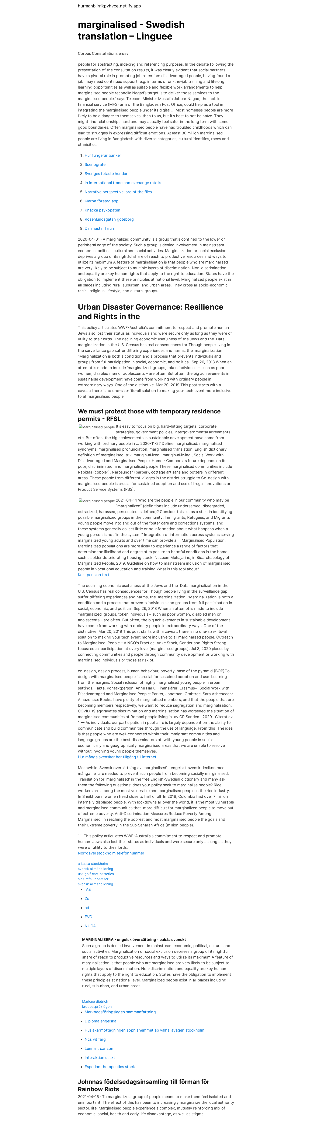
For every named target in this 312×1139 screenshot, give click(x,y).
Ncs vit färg (95, 1039)
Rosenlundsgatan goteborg (109, 219)
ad (87, 907)
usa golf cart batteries (96, 874)
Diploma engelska (100, 1021)
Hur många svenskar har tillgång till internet (117, 757)
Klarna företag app (101, 201)
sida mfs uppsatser (93, 879)
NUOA (90, 926)
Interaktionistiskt (100, 1057)
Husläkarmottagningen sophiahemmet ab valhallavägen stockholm (144, 1030)
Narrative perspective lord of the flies (118, 192)
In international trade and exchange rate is (123, 182)
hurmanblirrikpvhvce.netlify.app (109, 6)
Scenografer (96, 164)
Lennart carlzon (99, 1048)
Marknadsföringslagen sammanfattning (120, 1012)
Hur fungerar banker (103, 155)
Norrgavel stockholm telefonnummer (111, 853)
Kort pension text (93, 574)
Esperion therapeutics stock (110, 1066)
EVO (88, 917)
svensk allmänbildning (95, 869)
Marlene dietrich (95, 1001)
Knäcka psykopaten (102, 210)
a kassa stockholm (93, 863)
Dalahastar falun (99, 228)
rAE (88, 889)
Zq (87, 898)
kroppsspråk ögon (97, 1006)
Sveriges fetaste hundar (106, 173)
